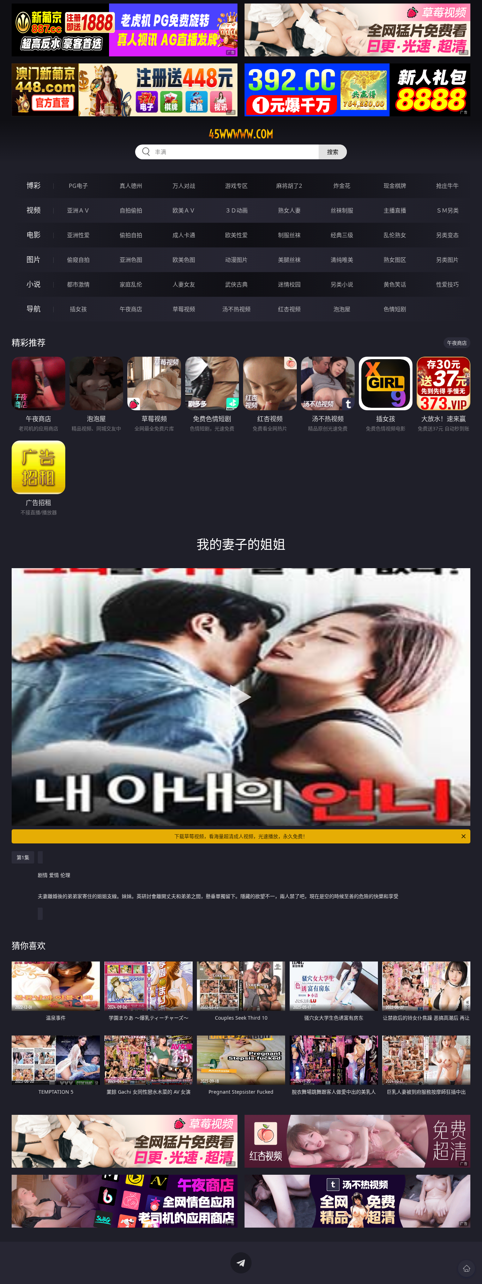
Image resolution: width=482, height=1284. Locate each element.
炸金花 (341, 186)
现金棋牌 (395, 186)
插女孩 (78, 309)
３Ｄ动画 (236, 210)
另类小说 (342, 284)
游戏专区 (236, 186)
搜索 (332, 152)
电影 (33, 235)
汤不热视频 (236, 309)
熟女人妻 (289, 210)
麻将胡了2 (289, 186)
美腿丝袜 (289, 260)
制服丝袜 (289, 235)
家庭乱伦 (131, 284)
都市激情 (78, 284)
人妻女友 (184, 284)
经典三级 (342, 235)
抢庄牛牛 (447, 186)
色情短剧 (395, 309)
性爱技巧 (447, 284)
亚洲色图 (131, 260)
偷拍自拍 (131, 235)
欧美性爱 (236, 235)
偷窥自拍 (78, 260)
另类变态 (447, 235)
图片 (33, 259)
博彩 (33, 185)
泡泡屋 (341, 309)
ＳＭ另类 (447, 210)
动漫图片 (236, 260)
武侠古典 (236, 284)
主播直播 (395, 210)
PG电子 (78, 186)
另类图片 (447, 260)
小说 (33, 284)
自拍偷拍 (131, 210)
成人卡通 (184, 235)
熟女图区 (395, 260)
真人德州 (131, 186)
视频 (33, 210)
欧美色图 (184, 260)
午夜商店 (131, 309)
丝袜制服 (342, 210)
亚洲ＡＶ (78, 210)
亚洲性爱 (78, 235)
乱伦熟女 (395, 235)
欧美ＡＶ (184, 210)
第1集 (23, 857)
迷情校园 (289, 284)
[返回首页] (466, 1268)
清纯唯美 (342, 260)
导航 (33, 309)
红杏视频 (289, 309)
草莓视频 (184, 309)
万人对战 (184, 186)
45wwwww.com (241, 134)
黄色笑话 (395, 284)
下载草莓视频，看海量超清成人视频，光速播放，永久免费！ (241, 836)
